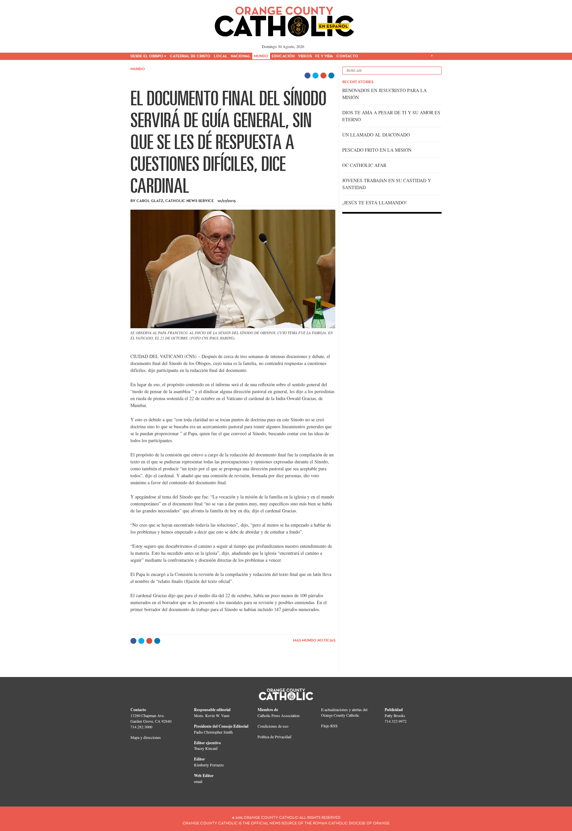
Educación (283, 55)
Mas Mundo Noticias (314, 640)
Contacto (347, 55)
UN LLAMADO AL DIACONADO (376, 134)
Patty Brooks (395, 715)
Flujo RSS (329, 725)
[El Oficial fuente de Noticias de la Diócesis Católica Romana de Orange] (285, 19)
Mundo (261, 55)
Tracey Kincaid (205, 748)
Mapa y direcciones (145, 737)
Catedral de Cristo (190, 55)
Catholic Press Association (279, 715)
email (198, 781)
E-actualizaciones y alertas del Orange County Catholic (344, 712)
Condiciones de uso (273, 726)
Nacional (241, 55)
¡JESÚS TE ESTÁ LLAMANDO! (374, 202)
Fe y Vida (324, 55)
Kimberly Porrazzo (209, 764)
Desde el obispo (146, 55)
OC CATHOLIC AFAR (364, 165)
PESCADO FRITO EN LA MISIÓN (376, 150)
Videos (305, 55)
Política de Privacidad (274, 736)
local (220, 55)
